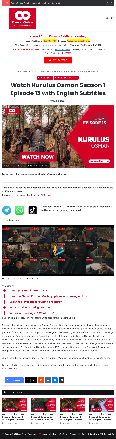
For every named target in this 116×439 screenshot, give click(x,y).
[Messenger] (55, 380)
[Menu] (3, 19)
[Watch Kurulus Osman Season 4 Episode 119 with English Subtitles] (72, 405)
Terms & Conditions (90, 434)
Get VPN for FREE (58, 60)
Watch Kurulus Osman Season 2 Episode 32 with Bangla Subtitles (42, 417)
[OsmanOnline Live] (22, 18)
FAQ (101, 434)
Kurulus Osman (33, 71)
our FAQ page (44, 195)
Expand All (8, 286)
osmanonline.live (48, 365)
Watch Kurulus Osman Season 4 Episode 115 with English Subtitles (13, 417)
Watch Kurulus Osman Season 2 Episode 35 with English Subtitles (100, 417)
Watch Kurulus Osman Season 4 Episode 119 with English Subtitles (71, 417)
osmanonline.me (10, 368)
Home (22, 71)
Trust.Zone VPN (62, 49)
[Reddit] (41, 380)
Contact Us (109, 434)
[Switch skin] (107, 19)
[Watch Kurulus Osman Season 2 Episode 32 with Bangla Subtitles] (43, 405)
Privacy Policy (75, 434)
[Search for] (112, 19)
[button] (58, 290)
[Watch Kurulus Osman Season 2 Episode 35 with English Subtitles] (101, 405)
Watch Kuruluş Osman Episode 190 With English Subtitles (36, 3)
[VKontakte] (48, 380)
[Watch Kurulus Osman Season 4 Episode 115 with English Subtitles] (14, 405)
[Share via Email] (61, 380)
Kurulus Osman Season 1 (66, 78)
